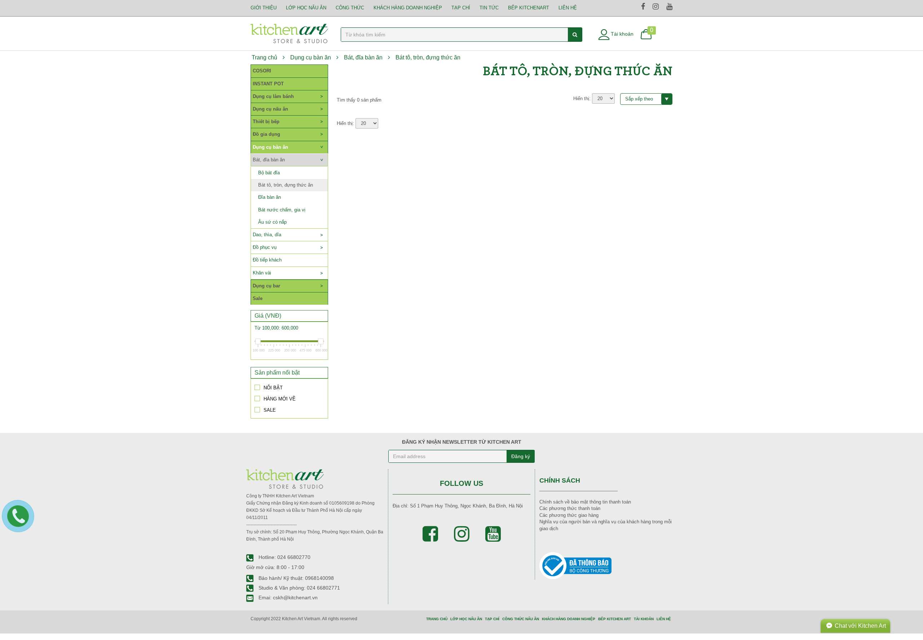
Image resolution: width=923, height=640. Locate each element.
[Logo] (289, 33)
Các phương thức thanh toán (569, 508)
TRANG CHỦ (436, 619)
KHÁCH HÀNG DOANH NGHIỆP (568, 619)
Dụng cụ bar (266, 285)
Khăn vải (262, 273)
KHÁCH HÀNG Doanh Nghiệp (408, 7)
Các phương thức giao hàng (569, 515)
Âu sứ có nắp (272, 222)
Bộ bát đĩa (269, 172)
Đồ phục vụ (265, 247)
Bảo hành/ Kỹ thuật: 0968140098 (295, 578)
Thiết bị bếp (266, 121)
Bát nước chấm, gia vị (281, 209)
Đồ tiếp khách (267, 260)
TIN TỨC (489, 7)
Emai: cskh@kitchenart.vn (287, 597)
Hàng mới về (280, 398)
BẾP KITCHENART (528, 7)
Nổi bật (273, 387)
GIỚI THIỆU (264, 7)
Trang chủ (264, 57)
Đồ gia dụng (266, 134)
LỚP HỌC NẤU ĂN (306, 7)
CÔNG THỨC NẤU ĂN (520, 619)
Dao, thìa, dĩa (267, 234)
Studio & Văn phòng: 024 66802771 (298, 588)
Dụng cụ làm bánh (273, 96)
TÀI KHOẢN (644, 619)
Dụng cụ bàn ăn (310, 57)
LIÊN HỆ (567, 7)
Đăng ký (520, 456)
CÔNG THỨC (350, 7)
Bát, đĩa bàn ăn (363, 57)
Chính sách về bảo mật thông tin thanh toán (585, 502)
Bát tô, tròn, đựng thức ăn (428, 57)
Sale (257, 298)
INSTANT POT (268, 83)
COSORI (262, 70)
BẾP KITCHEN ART (614, 619)
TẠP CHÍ (460, 7)
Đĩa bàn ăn (269, 197)
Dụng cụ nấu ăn (270, 109)
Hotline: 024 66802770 (283, 557)
